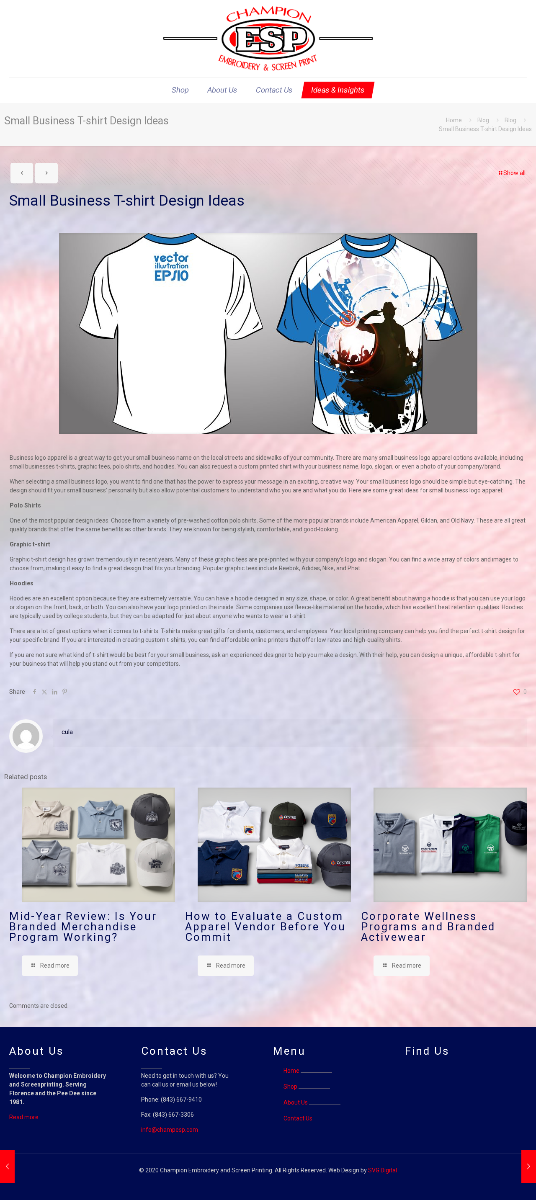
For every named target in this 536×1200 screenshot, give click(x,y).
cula (67, 732)
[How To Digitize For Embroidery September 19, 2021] (7, 1166)
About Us (295, 1102)
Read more (24, 1117)
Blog (483, 120)
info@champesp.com (169, 1129)
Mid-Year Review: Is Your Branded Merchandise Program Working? (83, 926)
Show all (514, 173)
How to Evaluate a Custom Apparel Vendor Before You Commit (265, 926)
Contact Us (297, 1118)
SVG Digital (382, 1170)
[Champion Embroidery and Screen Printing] (268, 38)
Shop (290, 1086)
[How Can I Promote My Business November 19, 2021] (528, 1166)
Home (454, 120)
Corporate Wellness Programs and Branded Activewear (428, 926)
